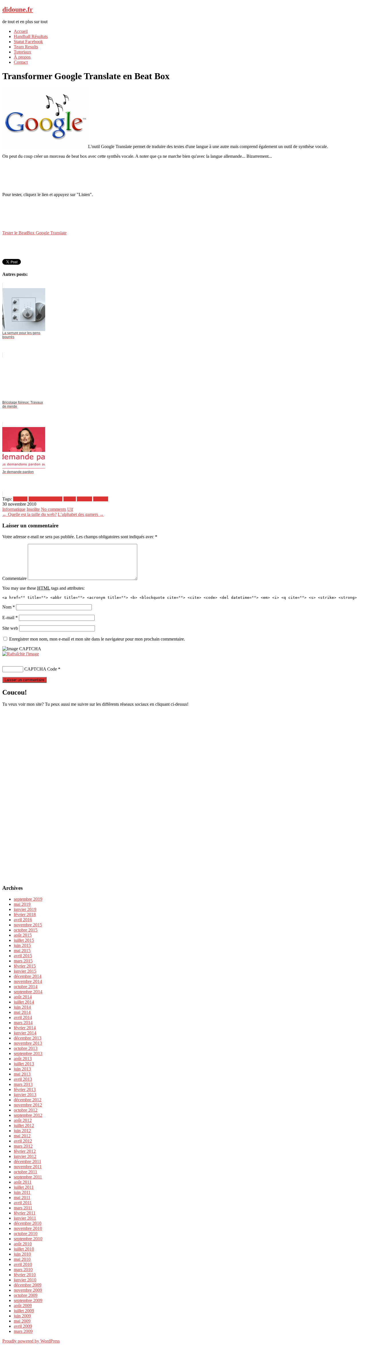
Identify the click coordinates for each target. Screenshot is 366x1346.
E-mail (10, 617)
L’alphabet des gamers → (81, 514)
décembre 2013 (27, 1038)
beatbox (20, 498)
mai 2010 (22, 1259)
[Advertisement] (183, 175)
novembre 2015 (28, 924)
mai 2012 (22, 1135)
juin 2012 (22, 1130)
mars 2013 (23, 1084)
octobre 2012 (25, 1110)
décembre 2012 (27, 1099)
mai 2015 (22, 950)
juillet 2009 (24, 1310)
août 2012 (23, 1120)
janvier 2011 (25, 1218)
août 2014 (23, 996)
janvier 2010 (25, 1279)
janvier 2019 (25, 909)
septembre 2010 (28, 1238)
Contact (21, 62)
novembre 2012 (28, 1104)
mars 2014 (23, 1022)
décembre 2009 (27, 1285)
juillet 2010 (24, 1249)
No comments (53, 509)
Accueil (21, 31)
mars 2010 (23, 1269)
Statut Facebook (28, 41)
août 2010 (23, 1243)
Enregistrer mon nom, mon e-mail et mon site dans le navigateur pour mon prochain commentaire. (97, 639)
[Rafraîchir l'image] (20, 653)
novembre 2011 (28, 1166)
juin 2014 (22, 1007)
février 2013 (25, 1089)
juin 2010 (22, 1254)
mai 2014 (22, 1012)
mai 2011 (22, 1197)
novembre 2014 (28, 981)
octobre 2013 (25, 1048)
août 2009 (23, 1305)
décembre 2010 (27, 1223)
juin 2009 (22, 1315)
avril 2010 (23, 1264)
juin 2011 (22, 1192)
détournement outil (45, 498)
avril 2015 (23, 955)
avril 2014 (23, 1017)
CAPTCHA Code (40, 669)
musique (84, 498)
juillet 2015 (24, 940)
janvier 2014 (25, 1032)
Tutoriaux (22, 51)
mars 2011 (23, 1207)
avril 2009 (23, 1326)
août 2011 (22, 1182)
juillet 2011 (24, 1187)
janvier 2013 (25, 1094)
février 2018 (25, 914)
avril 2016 (23, 919)
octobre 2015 (25, 930)
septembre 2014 (28, 991)
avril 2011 (23, 1202)
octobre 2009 (25, 1295)
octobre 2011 (25, 1171)
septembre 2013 (28, 1053)
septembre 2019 (28, 899)
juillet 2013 (24, 1063)
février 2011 (24, 1213)
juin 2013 (22, 1068)
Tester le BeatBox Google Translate (34, 232)
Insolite (33, 509)
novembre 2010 (28, 1228)
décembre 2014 (27, 976)
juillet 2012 (24, 1125)
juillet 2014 (24, 1002)
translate (100, 498)
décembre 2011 (27, 1161)
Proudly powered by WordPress (31, 1341)
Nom (8, 607)
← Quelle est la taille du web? (29, 514)
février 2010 (25, 1274)
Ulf (70, 509)
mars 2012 (23, 1146)
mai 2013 (22, 1074)
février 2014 (25, 1027)
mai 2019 (22, 904)
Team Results (26, 46)
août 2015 (23, 935)
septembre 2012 (28, 1115)
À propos (22, 57)
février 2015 (25, 966)
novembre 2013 (28, 1043)
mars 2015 (23, 960)
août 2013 (23, 1058)
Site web (10, 628)
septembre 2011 (28, 1176)
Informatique (13, 509)
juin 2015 (22, 945)
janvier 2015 (25, 971)
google (69, 498)
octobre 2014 (25, 986)
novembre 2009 (28, 1290)
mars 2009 (23, 1331)
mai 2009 (22, 1321)
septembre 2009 (28, 1300)
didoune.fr (17, 9)
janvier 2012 (25, 1156)
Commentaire (14, 578)
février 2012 (25, 1151)
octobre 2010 (25, 1233)
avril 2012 (23, 1140)
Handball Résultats (31, 36)
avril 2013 (23, 1079)
